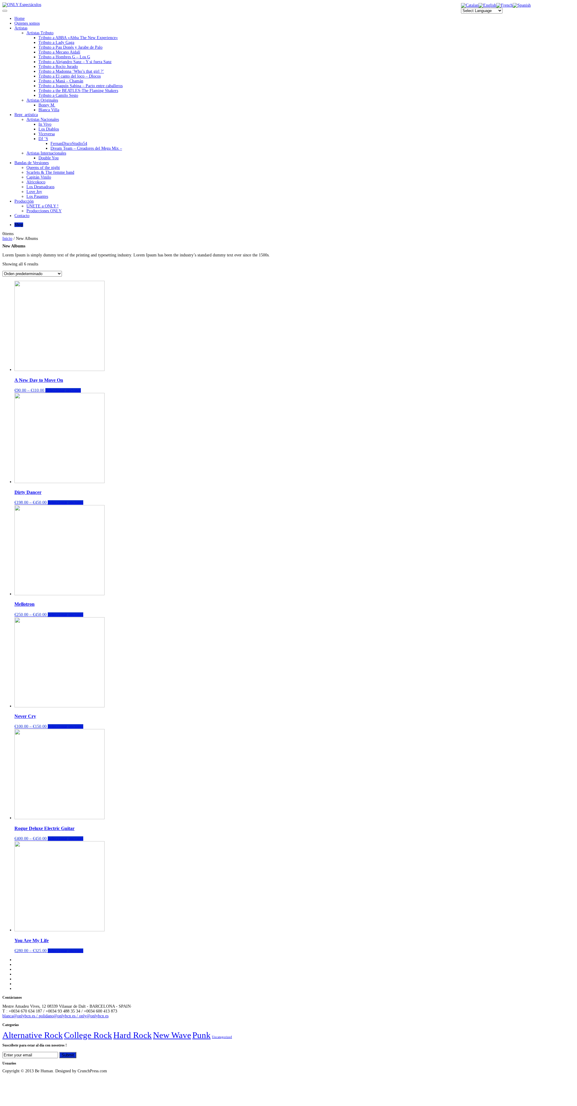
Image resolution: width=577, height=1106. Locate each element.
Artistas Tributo (39, 33)
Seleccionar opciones (63, 390)
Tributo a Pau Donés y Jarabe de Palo (70, 47)
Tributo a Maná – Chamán (60, 81)
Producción (24, 201)
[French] (504, 5)
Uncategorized (222, 1037)
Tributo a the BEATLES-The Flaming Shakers (78, 90)
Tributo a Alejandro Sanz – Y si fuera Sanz (74, 62)
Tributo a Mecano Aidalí (59, 52)
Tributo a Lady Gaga (56, 42)
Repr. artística (26, 114)
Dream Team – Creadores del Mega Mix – (86, 148)
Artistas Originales (42, 100)
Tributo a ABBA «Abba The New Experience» (78, 37)
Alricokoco (35, 182)
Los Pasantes (37, 196)
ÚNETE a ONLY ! (42, 206)
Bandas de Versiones (31, 163)
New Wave (172, 1035)
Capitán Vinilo (38, 177)
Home (19, 18)
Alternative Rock (32, 1035)
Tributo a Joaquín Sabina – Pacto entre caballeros (80, 86)
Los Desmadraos (40, 187)
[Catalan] (469, 5)
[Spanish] (522, 5)
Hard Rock (132, 1035)
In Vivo (44, 124)
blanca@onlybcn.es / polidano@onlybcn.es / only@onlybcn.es (55, 1016)
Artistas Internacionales (46, 153)
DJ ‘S (43, 138)
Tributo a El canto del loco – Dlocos (69, 76)
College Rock (88, 1035)
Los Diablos (48, 129)
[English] (487, 5)
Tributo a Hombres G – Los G (64, 57)
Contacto (21, 215)
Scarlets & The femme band (50, 172)
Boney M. (46, 105)
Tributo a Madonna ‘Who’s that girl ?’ (71, 71)
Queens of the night (43, 167)
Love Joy (34, 191)
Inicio (7, 238)
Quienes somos (27, 23)
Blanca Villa (48, 110)
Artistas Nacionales (42, 119)
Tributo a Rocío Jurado (58, 66)
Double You (48, 158)
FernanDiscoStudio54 (68, 143)
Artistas (20, 28)
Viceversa (46, 134)
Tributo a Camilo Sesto (58, 95)
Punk (201, 1035)
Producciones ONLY (44, 211)
